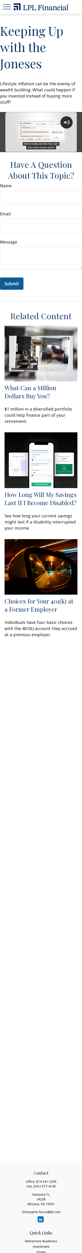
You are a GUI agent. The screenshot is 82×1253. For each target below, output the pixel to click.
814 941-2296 (46, 1181)
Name (6, 185)
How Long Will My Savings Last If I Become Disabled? (41, 498)
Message (8, 242)
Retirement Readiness (41, 1241)
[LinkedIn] (41, 1219)
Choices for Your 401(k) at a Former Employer (39, 605)
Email (5, 214)
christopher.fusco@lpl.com (41, 1212)
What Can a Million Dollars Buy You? (30, 392)
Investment (41, 1246)
